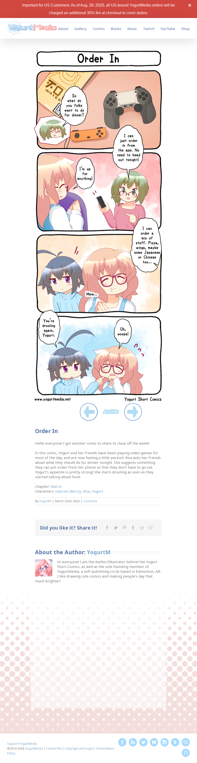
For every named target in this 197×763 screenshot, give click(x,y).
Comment (90, 501)
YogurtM (45, 501)
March (56, 486)
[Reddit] (142, 528)
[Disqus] (98, 643)
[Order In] (98, 50)
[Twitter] (116, 528)
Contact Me (54, 748)
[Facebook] (107, 528)
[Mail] (150, 528)
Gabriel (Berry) (68, 491)
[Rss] (133, 742)
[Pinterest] (124, 528)
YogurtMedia (34, 748)
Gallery (80, 28)
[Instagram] (164, 742)
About (63, 28)
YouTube (167, 28)
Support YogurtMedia (22, 744)
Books (116, 28)
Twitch (148, 28)
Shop (185, 28)
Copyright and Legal (78, 748)
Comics (99, 28)
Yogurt (97, 491)
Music (132, 28)
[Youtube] (154, 742)
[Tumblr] (133, 528)
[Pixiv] (186, 753)
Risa (86, 491)
